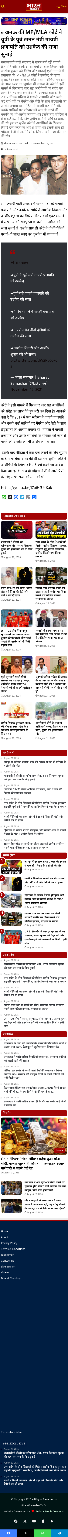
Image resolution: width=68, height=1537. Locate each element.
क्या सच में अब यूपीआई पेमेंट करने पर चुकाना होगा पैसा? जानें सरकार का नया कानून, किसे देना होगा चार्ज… (45, 1186)
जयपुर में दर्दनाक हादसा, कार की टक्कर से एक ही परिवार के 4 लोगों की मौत (45, 864)
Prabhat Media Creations (49, 1511)
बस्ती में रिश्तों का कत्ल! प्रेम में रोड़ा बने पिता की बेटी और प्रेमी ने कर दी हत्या (16, 592)
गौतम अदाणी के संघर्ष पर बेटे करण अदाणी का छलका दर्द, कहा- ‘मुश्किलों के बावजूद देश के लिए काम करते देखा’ (45, 1204)
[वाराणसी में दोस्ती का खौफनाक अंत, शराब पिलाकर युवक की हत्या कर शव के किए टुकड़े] (16, 530)
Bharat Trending (11, 1278)
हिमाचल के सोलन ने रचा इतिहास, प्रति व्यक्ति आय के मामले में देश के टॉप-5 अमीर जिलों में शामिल (44, 899)
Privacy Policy (9, 1243)
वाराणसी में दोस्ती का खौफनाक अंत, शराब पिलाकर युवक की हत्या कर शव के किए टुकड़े (16, 548)
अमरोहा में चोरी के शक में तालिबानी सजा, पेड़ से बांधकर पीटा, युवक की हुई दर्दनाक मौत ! (51, 728)
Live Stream (8, 1267)
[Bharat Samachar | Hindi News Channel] (34, 7)
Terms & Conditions (13, 1249)
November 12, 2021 (26, 390)
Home (4, 1231)
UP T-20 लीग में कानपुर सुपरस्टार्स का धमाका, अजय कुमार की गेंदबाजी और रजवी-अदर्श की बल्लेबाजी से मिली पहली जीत (16, 638)
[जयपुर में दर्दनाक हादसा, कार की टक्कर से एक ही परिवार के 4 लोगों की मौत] (11, 867)
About (4, 1237)
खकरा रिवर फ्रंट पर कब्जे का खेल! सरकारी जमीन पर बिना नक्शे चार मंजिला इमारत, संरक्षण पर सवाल (51, 594)
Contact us (7, 1261)
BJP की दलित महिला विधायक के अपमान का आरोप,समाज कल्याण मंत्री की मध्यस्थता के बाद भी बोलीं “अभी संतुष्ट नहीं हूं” (51, 684)
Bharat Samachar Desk (16, 143)
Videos (5, 1272)
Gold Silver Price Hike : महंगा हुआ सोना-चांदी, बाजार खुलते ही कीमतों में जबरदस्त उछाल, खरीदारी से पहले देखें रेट (33, 1164)
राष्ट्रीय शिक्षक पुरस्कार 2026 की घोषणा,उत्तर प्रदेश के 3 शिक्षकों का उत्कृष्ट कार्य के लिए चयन (16, 728)
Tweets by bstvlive (11, 1432)
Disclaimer (7, 1255)
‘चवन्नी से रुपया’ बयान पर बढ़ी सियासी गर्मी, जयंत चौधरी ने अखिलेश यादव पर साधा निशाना (51, 636)
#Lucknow (19, 263)
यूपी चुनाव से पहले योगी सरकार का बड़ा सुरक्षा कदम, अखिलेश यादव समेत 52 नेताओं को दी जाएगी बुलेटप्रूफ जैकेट (16, 684)
